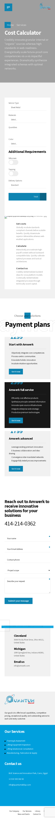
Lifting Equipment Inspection (19, 744)
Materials (12, 115)
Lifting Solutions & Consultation (20, 749)
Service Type (14, 103)
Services (21, 25)
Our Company (14, 811)
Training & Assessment (16, 741)
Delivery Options (15, 180)
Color (11, 139)
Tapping (12, 169)
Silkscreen (12, 158)
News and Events (24, 814)
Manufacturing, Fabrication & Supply (22, 753)
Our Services (27, 811)
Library (37, 811)
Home (10, 25)
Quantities (13, 127)
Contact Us (37, 814)
